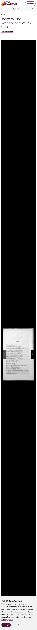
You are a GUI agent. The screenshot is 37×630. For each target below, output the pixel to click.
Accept (6, 625)
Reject (16, 625)
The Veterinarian (7, 32)
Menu (31, 3)
